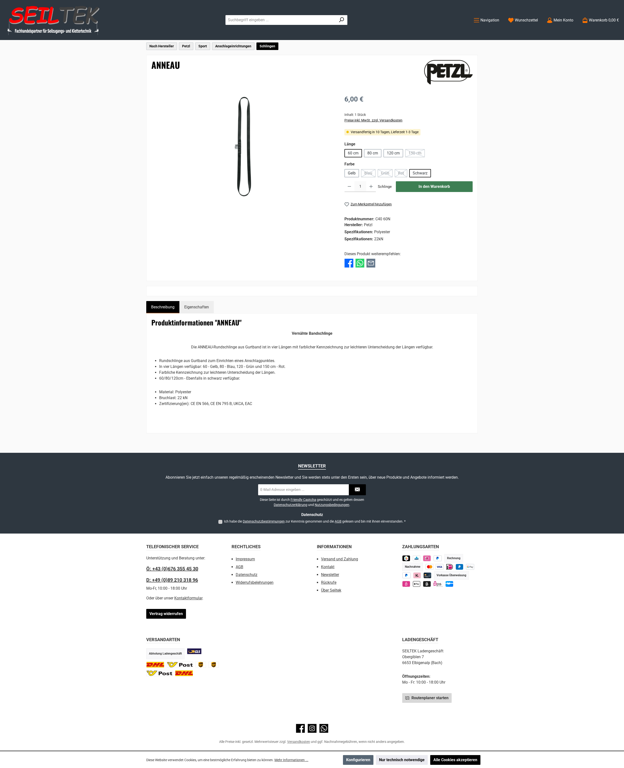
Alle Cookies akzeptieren (455, 760)
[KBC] (417, 558)
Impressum (245, 559)
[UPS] (200, 665)
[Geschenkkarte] (449, 584)
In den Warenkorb (434, 186)
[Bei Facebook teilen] (348, 263)
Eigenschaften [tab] (196, 307)
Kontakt (327, 567)
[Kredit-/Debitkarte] (427, 575)
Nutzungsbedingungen (332, 505)
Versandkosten (298, 742)
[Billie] (427, 584)
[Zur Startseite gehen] (53, 20)
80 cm (372, 153)
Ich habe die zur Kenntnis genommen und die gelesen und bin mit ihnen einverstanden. (315, 521)
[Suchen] (341, 20)
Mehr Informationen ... (291, 760)
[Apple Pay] (417, 584)
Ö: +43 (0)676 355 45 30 (172, 569)
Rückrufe (328, 582)
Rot (402, 174)
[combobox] (280, 20)
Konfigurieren (358, 760)
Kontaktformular (188, 598)
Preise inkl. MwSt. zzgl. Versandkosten (373, 120)
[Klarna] (417, 575)
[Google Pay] (470, 567)
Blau (370, 174)
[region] (243, 146)
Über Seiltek (331, 590)
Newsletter (330, 574)
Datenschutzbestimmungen (264, 521)
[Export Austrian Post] (159, 673)
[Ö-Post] (180, 665)
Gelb (352, 173)
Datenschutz (246, 574)
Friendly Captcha (303, 500)
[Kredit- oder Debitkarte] (434, 567)
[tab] (162, 307)
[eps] (406, 584)
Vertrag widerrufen (166, 613)
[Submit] (357, 489)
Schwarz (420, 173)
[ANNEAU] (243, 146)
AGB (338, 521)
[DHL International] (184, 673)
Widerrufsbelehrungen (254, 582)
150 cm (417, 154)
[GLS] (194, 651)
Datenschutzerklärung (290, 505)
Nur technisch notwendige (402, 760)
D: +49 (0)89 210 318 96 (172, 580)
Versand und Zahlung (339, 559)
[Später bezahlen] (437, 558)
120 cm (393, 153)
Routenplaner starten (429, 698)
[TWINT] (406, 558)
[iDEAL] (427, 558)
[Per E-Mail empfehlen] (370, 263)
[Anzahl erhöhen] (371, 186)
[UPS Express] (213, 665)
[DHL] (155, 665)
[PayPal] (406, 575)
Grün (387, 174)
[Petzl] (448, 72)
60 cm (353, 153)
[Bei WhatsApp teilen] (359, 263)
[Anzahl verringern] (349, 186)
